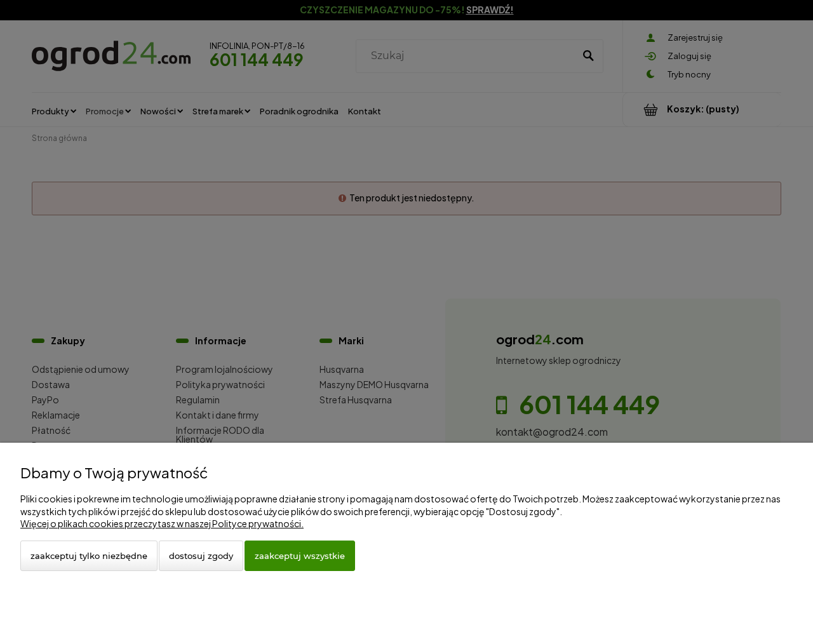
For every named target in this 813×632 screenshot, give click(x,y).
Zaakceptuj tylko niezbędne (88, 556)
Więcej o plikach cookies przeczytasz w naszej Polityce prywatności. (162, 523)
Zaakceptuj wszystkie (300, 556)
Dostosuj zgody (201, 556)
